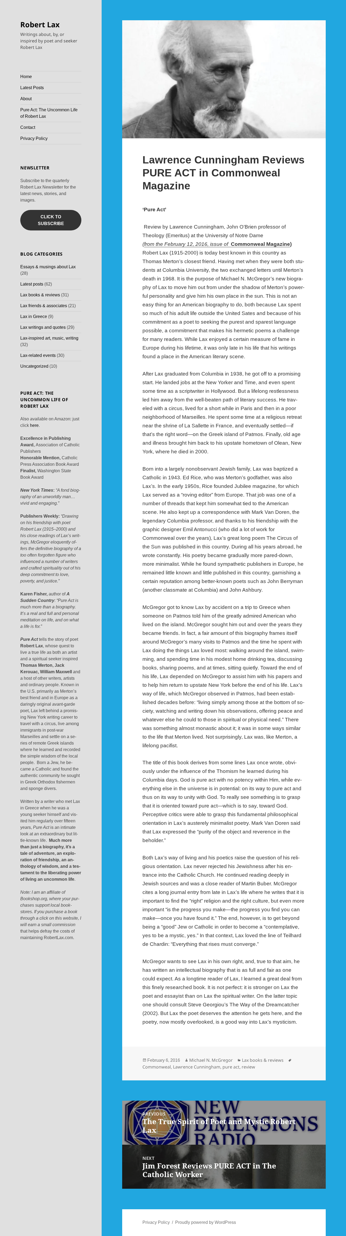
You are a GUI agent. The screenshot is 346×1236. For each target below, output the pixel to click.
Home (26, 76)
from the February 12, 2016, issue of (186, 244)
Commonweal (156, 1067)
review (248, 1067)
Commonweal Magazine (260, 244)
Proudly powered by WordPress (205, 1222)
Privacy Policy (34, 138)
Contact (27, 127)
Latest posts (31, 284)
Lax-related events (38, 355)
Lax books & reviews (40, 295)
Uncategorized (34, 366)
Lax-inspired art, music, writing (49, 338)
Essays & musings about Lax (48, 266)
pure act (230, 1067)
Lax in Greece (33, 316)
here (34, 425)
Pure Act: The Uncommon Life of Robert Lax (49, 113)
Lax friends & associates (43, 305)
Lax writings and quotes (43, 327)
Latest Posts (32, 87)
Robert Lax (40, 24)
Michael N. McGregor (211, 1060)
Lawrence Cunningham (196, 1067)
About (26, 98)
